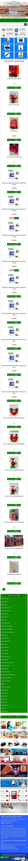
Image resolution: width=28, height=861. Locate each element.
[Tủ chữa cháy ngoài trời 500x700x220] (14, 515)
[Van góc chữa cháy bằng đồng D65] (14, 489)
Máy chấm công (5, 598)
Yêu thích (18, 87)
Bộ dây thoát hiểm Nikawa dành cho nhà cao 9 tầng (14, 314)
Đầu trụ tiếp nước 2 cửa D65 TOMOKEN (14, 444)
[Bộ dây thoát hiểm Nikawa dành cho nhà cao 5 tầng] (14, 358)
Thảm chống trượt (5, 641)
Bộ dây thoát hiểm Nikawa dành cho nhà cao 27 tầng (14, 209)
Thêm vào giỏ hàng (11, 87)
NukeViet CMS (11, 855)
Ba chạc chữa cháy (14, 104)
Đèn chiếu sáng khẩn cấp (7, 662)
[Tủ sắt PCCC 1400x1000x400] (14, 71)
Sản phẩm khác (5, 705)
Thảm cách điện (5, 638)
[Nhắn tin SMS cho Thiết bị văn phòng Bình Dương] (13, 859)
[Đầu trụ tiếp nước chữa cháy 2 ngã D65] (14, 410)
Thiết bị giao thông (5, 671)
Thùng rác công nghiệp (6, 626)
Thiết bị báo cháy (5, 656)
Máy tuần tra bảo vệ (6, 610)
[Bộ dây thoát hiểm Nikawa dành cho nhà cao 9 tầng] (14, 306)
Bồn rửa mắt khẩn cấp (6, 678)
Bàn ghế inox (4, 635)
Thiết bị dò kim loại (5, 607)
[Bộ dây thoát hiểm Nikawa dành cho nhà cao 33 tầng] (14, 176)
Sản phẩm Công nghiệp (6, 629)
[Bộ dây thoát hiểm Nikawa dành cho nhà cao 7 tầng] (14, 332)
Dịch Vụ (3, 684)
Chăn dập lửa (14, 131)
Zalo (16, 858)
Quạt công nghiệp (5, 623)
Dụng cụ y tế (4, 699)
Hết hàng (11, 218)
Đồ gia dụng (4, 702)
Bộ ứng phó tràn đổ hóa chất (8, 674)
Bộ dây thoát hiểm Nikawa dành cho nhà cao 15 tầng (14, 262)
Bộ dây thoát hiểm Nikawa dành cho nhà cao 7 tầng (14, 340)
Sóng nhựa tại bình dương (7, 632)
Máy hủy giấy (4, 614)
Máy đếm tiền (4, 601)
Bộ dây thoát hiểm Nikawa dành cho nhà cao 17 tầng (14, 235)
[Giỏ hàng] (23, 860)
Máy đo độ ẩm (4, 696)
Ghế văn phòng (5, 690)
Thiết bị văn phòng (5, 687)
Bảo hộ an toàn (4, 668)
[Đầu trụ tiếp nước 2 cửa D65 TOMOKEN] (14, 436)
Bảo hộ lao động (5, 665)
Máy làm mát (4, 617)
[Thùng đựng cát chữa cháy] (14, 149)
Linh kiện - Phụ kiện (6, 681)
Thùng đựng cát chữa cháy (14, 157)
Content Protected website (20, 855)
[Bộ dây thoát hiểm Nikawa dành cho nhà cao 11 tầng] (14, 280)
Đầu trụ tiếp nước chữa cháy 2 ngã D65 (14, 418)
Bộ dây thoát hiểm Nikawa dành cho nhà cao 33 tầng (14, 183)
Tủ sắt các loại (4, 693)
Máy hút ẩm (4, 620)
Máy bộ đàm (4, 604)
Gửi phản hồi (5, 857)
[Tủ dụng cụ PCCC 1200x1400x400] (14, 541)
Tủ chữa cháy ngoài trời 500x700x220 (14, 522)
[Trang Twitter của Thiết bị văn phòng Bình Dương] (18, 859)
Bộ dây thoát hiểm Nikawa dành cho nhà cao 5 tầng (14, 366)
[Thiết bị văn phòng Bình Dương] (14, 3)
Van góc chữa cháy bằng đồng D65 (14, 496)
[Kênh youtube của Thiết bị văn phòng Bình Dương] (21, 859)
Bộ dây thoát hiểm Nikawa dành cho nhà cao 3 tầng (14, 392)
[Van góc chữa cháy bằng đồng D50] (14, 463)
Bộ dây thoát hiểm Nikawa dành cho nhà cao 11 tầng (14, 288)
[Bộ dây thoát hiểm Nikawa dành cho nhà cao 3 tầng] (14, 384)
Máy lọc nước (4, 711)
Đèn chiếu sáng (5, 650)
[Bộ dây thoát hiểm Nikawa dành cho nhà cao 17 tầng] (14, 228)
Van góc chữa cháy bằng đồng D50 (14, 470)
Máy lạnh (3, 708)
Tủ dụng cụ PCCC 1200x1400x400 (14, 548)
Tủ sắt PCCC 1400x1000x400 (14, 78)
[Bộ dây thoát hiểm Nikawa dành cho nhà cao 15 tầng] (14, 254)
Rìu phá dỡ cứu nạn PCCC (14, 574)
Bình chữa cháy (5, 647)
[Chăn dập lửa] (14, 123)
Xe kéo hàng (4, 644)
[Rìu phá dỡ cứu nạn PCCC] (14, 567)
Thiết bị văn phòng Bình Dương (19, 854)
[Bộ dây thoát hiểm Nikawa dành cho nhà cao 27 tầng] (14, 202)
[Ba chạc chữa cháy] (14, 97)
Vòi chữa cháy (4, 653)
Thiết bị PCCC (4, 659)
